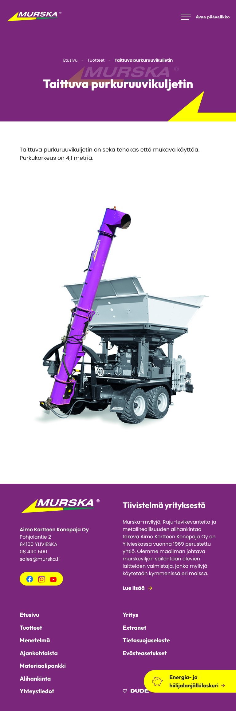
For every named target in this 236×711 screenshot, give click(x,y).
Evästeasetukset (145, 653)
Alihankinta (35, 678)
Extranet (134, 627)
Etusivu (29, 614)
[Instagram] (41, 581)
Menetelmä (35, 640)
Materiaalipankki (43, 665)
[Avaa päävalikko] (205, 17)
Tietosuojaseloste (146, 640)
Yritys (130, 614)
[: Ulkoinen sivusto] (136, 691)
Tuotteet (31, 627)
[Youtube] (53, 580)
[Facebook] (29, 581)
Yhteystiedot (37, 691)
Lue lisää (134, 588)
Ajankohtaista (39, 653)
